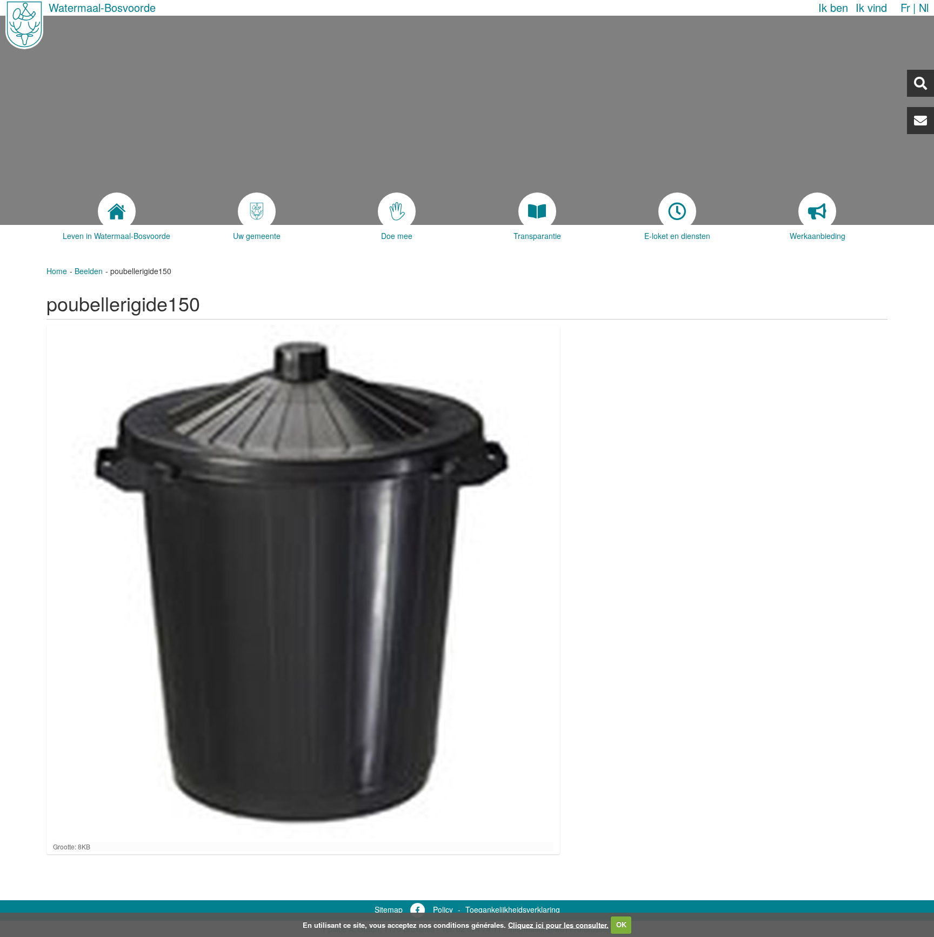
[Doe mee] (397, 211)
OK (621, 924)
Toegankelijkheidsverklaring (512, 909)
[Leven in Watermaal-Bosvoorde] (116, 211)
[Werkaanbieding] (817, 211)
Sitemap (389, 909)
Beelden (89, 270)
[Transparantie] (537, 211)
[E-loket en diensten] (677, 211)
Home (56, 270)
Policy (443, 909)
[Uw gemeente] (257, 211)
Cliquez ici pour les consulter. (558, 924)
